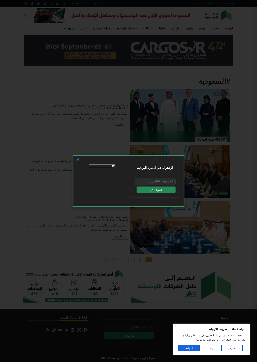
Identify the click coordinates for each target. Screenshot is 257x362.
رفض (210, 348)
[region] (211, 339)
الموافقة (188, 348)
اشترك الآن (156, 190)
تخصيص (232, 348)
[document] (128, 181)
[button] (77, 159)
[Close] (175, 325)
